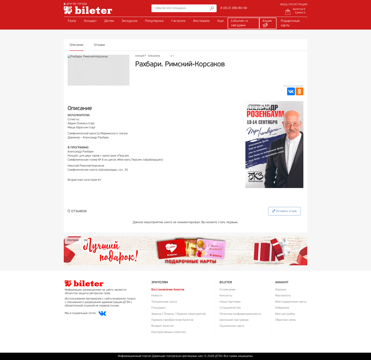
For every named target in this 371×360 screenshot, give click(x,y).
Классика (154, 56)
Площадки (158, 307)
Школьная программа (234, 320)
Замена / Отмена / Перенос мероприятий (178, 314)
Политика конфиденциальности (240, 314)
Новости (156, 295)
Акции (267, 21)
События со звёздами (239, 23)
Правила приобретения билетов (172, 320)
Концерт (90, 21)
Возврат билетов (162, 326)
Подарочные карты (290, 23)
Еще (220, 21)
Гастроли (178, 21)
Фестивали (201, 21)
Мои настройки (285, 314)
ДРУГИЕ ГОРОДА (76, 4)
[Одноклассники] (299, 91)
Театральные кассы (164, 301)
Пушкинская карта (232, 326)
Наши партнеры (230, 301)
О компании (227, 289)
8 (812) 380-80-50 (233, 8)
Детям (109, 21)
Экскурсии (130, 21)
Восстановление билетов (167, 289)
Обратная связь (285, 320)
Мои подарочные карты (290, 301)
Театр (72, 21)
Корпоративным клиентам (168, 332)
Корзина (280, 289)
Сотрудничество (230, 307)
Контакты (226, 295)
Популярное (154, 21)
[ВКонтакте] (291, 91)
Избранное (282, 307)
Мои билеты (283, 295)
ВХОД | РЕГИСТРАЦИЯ (293, 4)
